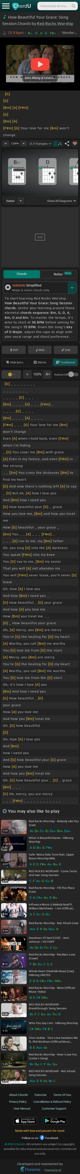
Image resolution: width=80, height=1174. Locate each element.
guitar (10, 201)
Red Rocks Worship (55, 23)
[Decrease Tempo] (5, 144)
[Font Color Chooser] (11, 374)
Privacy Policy (17, 1101)
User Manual (22, 1108)
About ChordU (18, 1094)
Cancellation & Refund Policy (52, 1101)
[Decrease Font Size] (27, 374)
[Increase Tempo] (23, 144)
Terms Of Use (62, 1094)
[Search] (73, 6)
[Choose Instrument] (20, 200)
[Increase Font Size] (47, 374)
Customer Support (54, 1108)
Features (41, 1094)
